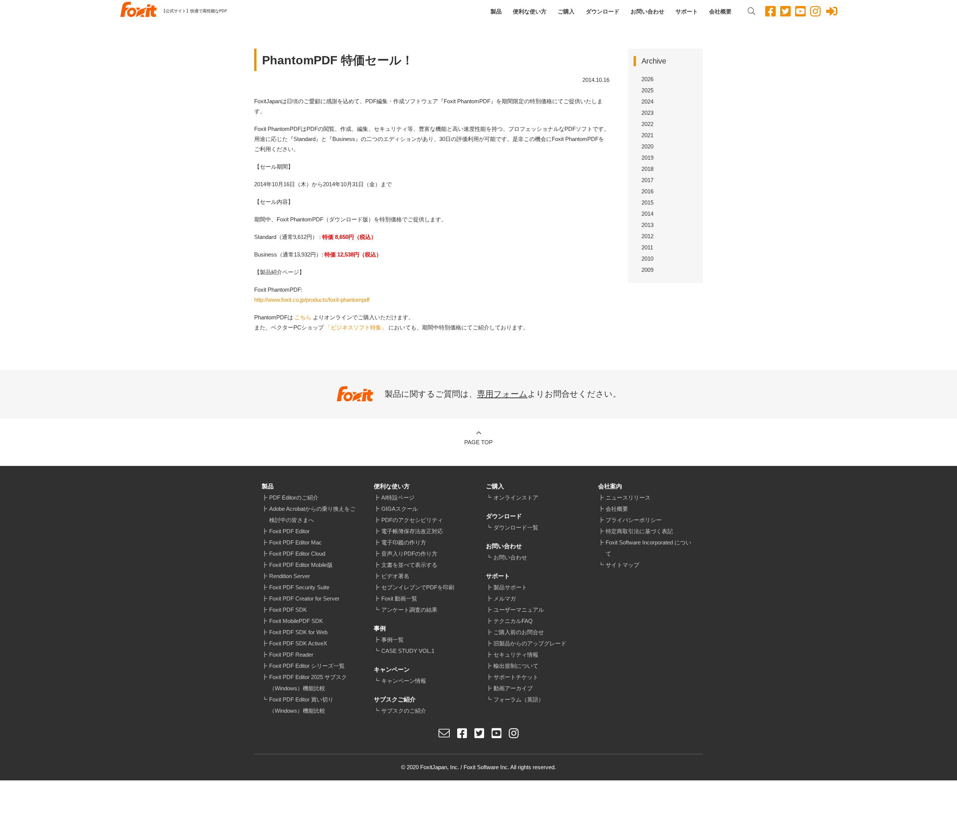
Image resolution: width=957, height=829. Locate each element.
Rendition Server (289, 576)
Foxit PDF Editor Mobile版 (301, 565)
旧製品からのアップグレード (529, 643)
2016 (647, 191)
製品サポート (510, 587)
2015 (647, 202)
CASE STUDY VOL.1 (407, 651)
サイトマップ (622, 565)
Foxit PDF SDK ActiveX (298, 643)
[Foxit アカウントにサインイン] (831, 11)
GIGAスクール (399, 509)
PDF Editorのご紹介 (294, 497)
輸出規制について (515, 666)
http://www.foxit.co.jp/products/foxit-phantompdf (311, 300)
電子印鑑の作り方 (403, 542)
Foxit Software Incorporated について (648, 548)
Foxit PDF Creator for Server (304, 598)
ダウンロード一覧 (515, 527)
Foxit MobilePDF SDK (296, 621)
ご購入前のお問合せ (518, 632)
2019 (647, 157)
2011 (647, 247)
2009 (647, 270)
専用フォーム (502, 394)
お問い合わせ (647, 11)
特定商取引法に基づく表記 (639, 531)
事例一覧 (392, 639)
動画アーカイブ (513, 688)
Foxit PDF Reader (291, 654)
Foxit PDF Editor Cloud (297, 553)
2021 (647, 135)
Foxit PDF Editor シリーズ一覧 (307, 666)
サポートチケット (515, 677)
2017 (647, 180)
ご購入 (566, 11)
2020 (647, 146)
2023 (647, 113)
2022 (647, 124)
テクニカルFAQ (513, 621)
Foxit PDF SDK (288, 610)
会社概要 (720, 11)
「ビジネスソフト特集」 (356, 327)
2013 (647, 225)
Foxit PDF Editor (289, 531)
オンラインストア (515, 497)
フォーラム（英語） (518, 699)
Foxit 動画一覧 (399, 598)
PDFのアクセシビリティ (412, 520)
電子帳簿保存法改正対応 (412, 531)
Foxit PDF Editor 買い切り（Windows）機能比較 (301, 705)
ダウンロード (602, 11)
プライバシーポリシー (634, 520)
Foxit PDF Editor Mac (295, 542)
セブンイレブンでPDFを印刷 (417, 587)
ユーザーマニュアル (518, 610)
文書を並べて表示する (409, 565)
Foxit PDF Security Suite (299, 587)
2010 (647, 258)
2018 (647, 169)
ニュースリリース (628, 497)
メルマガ (504, 598)
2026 (647, 79)
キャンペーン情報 (403, 681)
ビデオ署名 (395, 576)
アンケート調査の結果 (409, 610)
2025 (647, 90)
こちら (303, 317)
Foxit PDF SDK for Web (298, 632)
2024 (647, 101)
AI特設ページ (398, 497)
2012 (647, 236)
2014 (647, 214)
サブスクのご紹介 (403, 710)
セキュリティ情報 (515, 654)
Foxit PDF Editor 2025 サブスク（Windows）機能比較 (308, 682)
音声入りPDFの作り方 (409, 553)
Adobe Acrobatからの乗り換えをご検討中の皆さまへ (312, 514)
